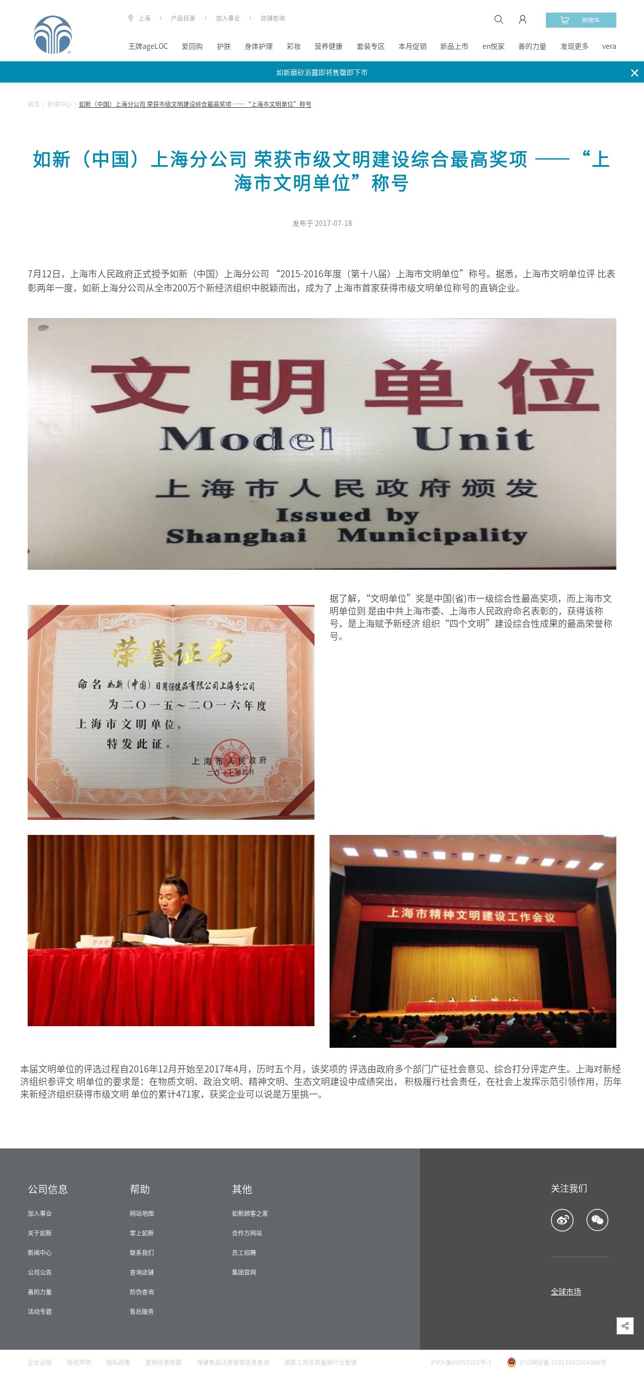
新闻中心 (59, 104)
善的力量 (532, 46)
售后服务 (142, 1312)
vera (609, 46)
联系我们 (142, 1253)
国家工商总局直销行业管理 (320, 1362)
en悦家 (493, 46)
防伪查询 (142, 1292)
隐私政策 (118, 1362)
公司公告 (40, 1272)
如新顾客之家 (250, 1213)
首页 (34, 104)
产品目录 (183, 18)
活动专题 (40, 1312)
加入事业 (228, 18)
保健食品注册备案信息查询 (233, 1362)
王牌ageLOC (148, 46)
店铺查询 (273, 18)
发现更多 (574, 46)
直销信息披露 (163, 1362)
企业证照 (40, 1362)
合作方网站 (247, 1233)
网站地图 (142, 1213)
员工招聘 (244, 1253)
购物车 (591, 20)
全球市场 (566, 1291)
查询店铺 (142, 1272)
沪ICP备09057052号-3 (461, 1362)
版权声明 (79, 1362)
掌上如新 (142, 1233)
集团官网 (244, 1272)
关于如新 (40, 1233)
